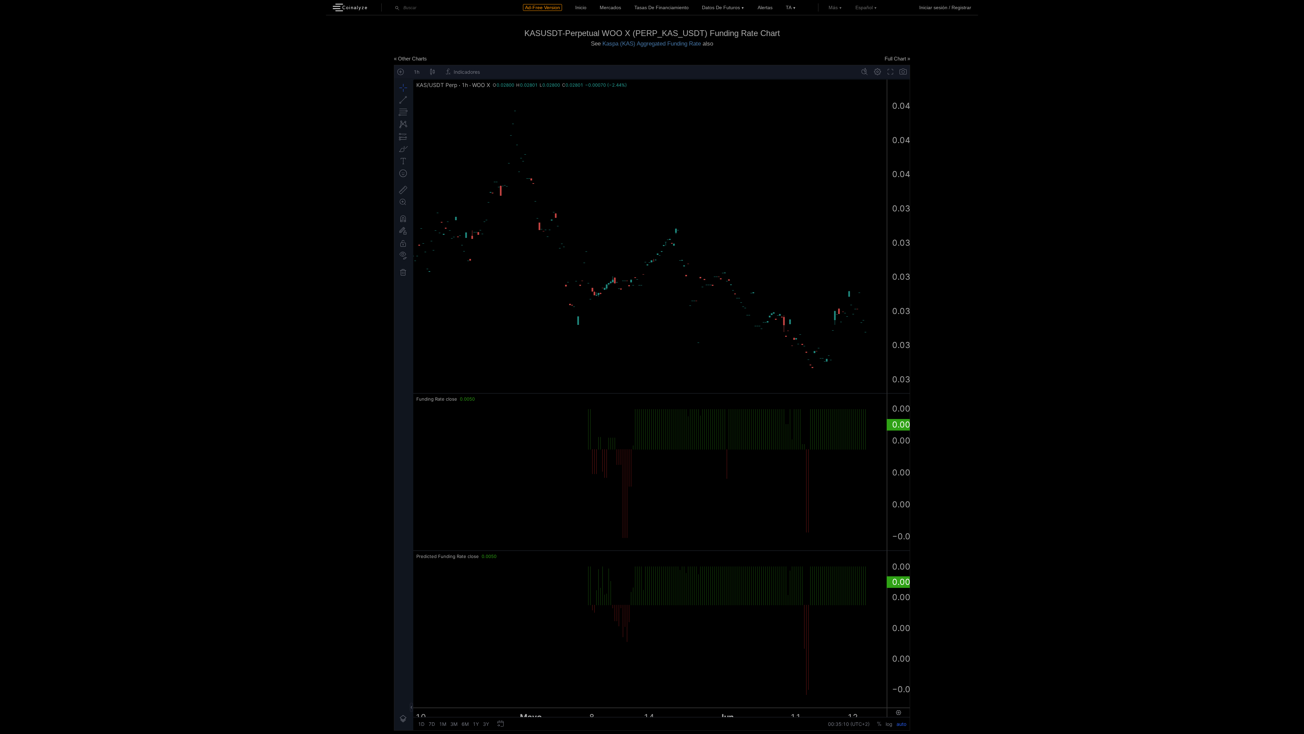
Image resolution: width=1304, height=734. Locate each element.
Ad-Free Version (542, 7)
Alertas (765, 7)
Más (833, 7)
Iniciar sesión (933, 7)
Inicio (580, 7)
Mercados (610, 7)
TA (789, 7)
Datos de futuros (721, 7)
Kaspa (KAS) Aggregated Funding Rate (651, 43)
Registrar (961, 7)
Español (864, 7)
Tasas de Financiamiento (661, 7)
